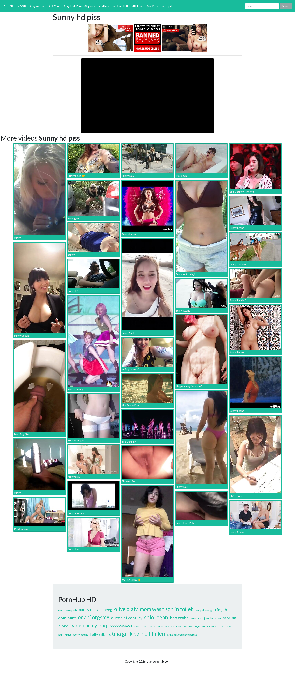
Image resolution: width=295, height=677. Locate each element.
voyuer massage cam (206, 626)
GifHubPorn (137, 6)
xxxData (104, 6)
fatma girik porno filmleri (136, 633)
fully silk (97, 634)
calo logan (156, 617)
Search (286, 6)
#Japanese (90, 6)
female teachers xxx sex (178, 626)
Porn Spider (167, 6)
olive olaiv (126, 609)
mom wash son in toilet (166, 609)
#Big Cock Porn (73, 6)
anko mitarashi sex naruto (182, 634)
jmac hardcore (212, 618)
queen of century (126, 617)
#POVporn (55, 6)
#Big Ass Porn (38, 6)
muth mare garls (67, 610)
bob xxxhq (179, 617)
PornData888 (120, 6)
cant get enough (204, 610)
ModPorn (152, 6)
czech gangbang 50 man (148, 626)
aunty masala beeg (95, 609)
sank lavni (196, 618)
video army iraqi (90, 625)
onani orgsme (93, 617)
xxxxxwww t (121, 625)
